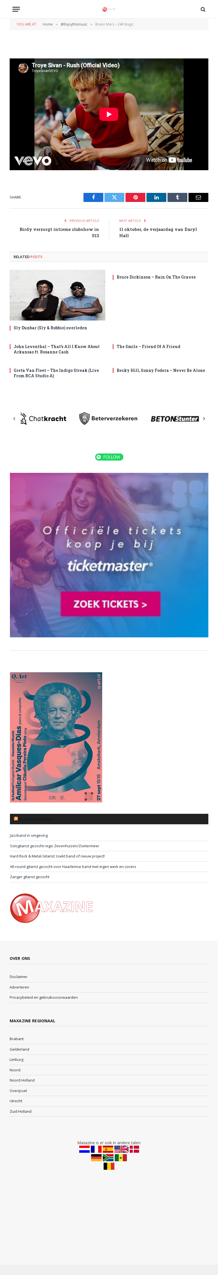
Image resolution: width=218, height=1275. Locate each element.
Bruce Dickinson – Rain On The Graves (156, 277)
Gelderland (19, 1049)
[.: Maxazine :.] (109, 9)
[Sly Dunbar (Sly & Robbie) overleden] (57, 295)
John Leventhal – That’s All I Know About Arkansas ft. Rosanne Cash (57, 349)
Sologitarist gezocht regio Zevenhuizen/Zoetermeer (54, 845)
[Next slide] (204, 418)
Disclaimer (19, 976)
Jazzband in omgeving (29, 835)
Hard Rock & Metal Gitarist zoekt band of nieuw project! (57, 856)
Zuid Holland (21, 1111)
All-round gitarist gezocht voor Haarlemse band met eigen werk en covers (73, 866)
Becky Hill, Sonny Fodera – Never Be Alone (161, 370)
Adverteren (19, 987)
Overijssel (18, 1090)
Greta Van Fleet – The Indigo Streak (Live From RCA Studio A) (56, 373)
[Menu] (16, 9)
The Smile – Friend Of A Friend (148, 346)
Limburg (16, 1059)
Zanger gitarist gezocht (29, 876)
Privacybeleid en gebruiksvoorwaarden (44, 997)
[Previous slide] (14, 418)
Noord (15, 1069)
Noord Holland (22, 1080)
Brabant (17, 1038)
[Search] (203, 9)
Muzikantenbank (35, 819)
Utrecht (16, 1100)
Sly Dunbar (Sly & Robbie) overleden (50, 327)
